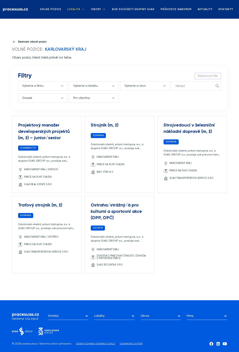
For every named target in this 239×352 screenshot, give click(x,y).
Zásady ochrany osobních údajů (95, 344)
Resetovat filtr (208, 76)
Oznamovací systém (131, 344)
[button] (68, 316)
